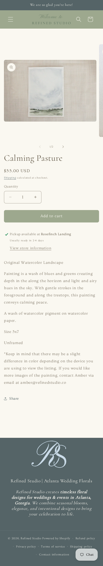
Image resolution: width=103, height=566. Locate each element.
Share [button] (14, 398)
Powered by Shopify (56, 538)
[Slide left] (40, 147)
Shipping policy (81, 546)
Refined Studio (31, 538)
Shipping (10, 177)
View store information (30, 248)
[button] (10, 19)
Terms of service (53, 546)
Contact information (54, 554)
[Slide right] (63, 147)
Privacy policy (26, 546)
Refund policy (85, 538)
